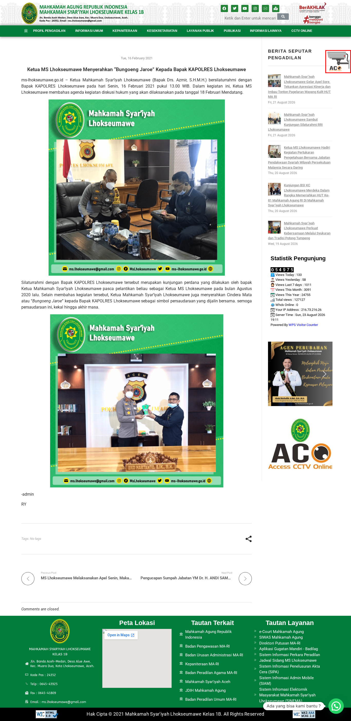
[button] (276, 374)
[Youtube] (244, 8)
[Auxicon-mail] (265, 8)
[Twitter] (234, 8)
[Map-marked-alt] (275, 8)
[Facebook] (224, 8)
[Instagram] (255, 8)
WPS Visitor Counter (303, 325)
